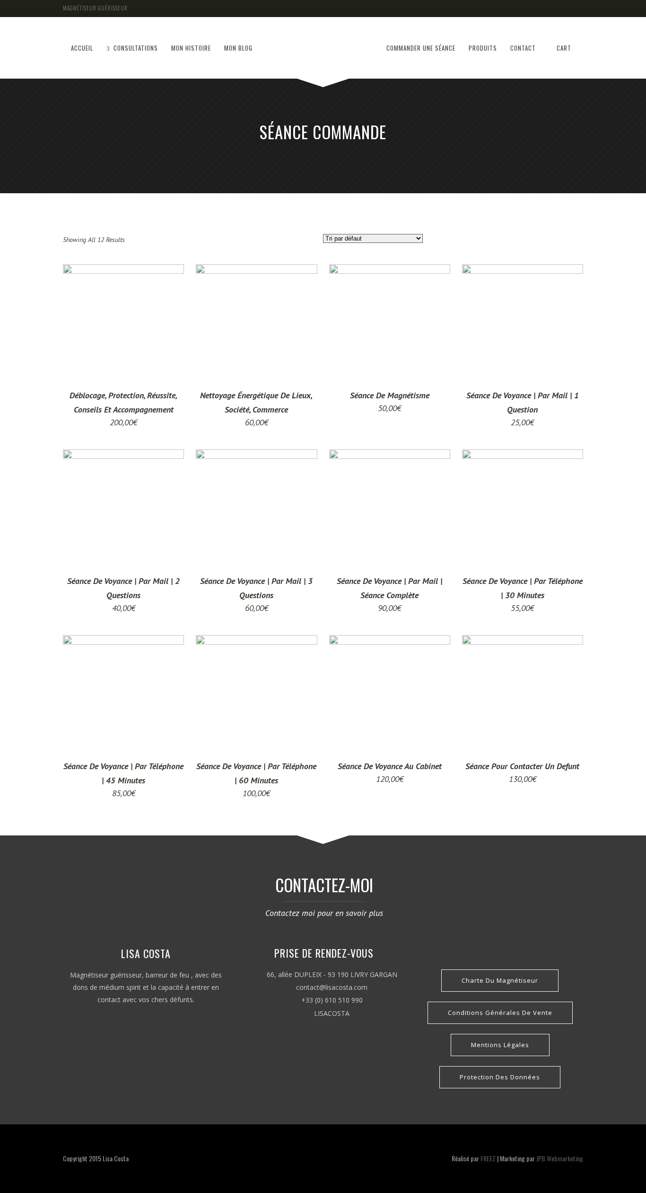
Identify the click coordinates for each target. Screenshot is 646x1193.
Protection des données (500, 1077)
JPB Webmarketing (559, 1158)
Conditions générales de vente (500, 1012)
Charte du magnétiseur (500, 980)
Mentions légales (500, 1045)
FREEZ (488, 1158)
